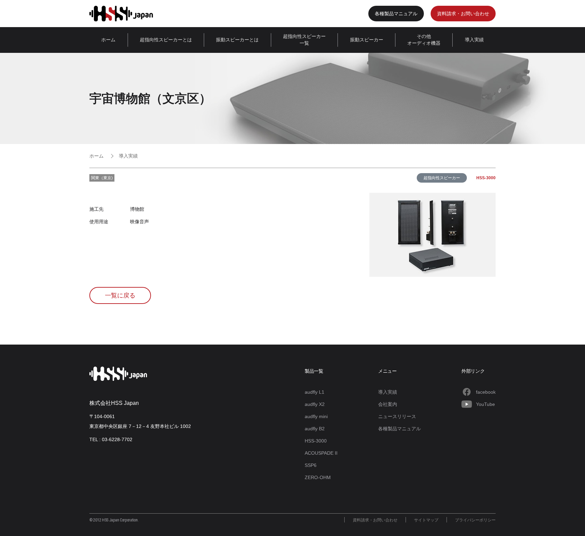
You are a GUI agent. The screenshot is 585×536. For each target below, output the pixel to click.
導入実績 (474, 39)
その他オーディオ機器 (423, 40)
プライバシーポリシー (475, 520)
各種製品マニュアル (396, 13)
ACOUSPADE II (321, 453)
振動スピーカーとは (237, 39)
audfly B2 (315, 428)
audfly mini (316, 416)
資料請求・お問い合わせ (463, 13)
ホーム (108, 39)
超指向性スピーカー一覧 (304, 40)
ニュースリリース (397, 416)
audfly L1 (314, 392)
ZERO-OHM (318, 477)
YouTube (485, 404)
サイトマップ (426, 520)
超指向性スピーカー (442, 178)
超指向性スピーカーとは (166, 39)
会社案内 (387, 404)
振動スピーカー (366, 39)
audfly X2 (315, 404)
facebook (486, 392)
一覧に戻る (120, 295)
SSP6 (311, 465)
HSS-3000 (486, 178)
